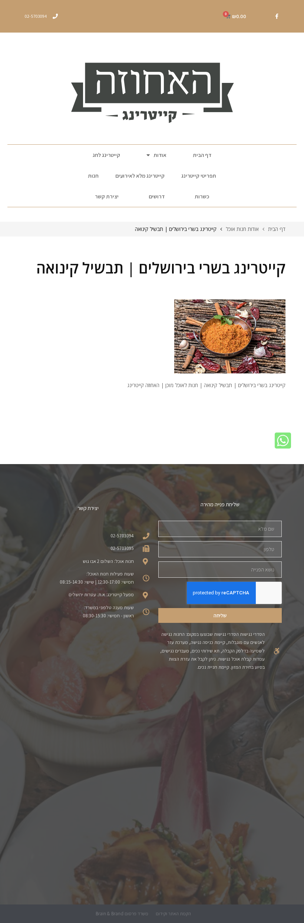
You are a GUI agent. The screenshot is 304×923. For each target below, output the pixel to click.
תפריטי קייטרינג (198, 175)
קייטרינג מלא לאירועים (140, 175)
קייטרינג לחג (106, 154)
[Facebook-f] (276, 16)
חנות (93, 175)
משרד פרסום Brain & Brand (122, 913)
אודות (159, 154)
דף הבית (202, 154)
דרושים (157, 196)
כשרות (202, 196)
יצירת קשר (107, 196)
